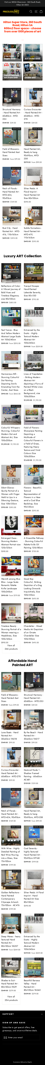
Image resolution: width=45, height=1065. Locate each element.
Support (8, 1014)
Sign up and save (14, 1022)
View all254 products (11, 998)
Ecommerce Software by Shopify (22, 1062)
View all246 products (11, 647)
